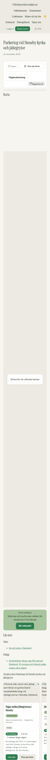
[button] (25, 379)
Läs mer (11, 757)
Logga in (10, 29)
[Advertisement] (25, 124)
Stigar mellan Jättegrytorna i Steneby (19, 708)
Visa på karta (33, 66)
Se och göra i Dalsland (20, 648)
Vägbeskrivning (17, 77)
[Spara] (36, 685)
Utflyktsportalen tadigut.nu (25, 4)
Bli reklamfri (25, 626)
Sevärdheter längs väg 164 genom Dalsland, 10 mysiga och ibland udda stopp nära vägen (27, 664)
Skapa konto (22, 29)
